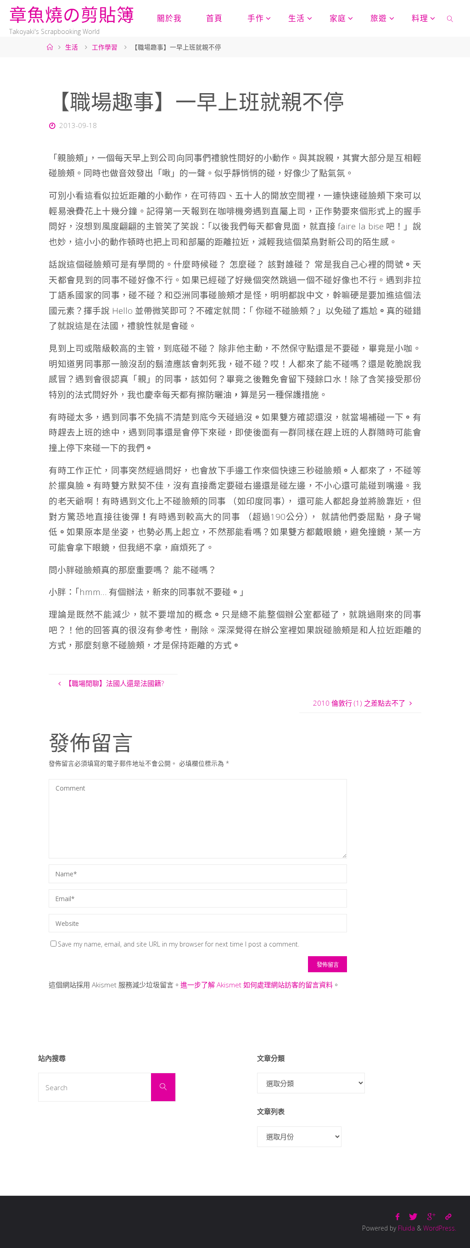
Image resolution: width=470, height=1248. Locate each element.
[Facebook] (397, 1216)
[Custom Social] (448, 1216)
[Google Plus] (431, 1216)
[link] (450, 18)
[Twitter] (413, 1216)
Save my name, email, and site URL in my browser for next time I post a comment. (178, 944)
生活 (71, 47)
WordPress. (439, 1228)
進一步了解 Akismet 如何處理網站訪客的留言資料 (256, 984)
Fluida (405, 1228)
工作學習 (105, 47)
